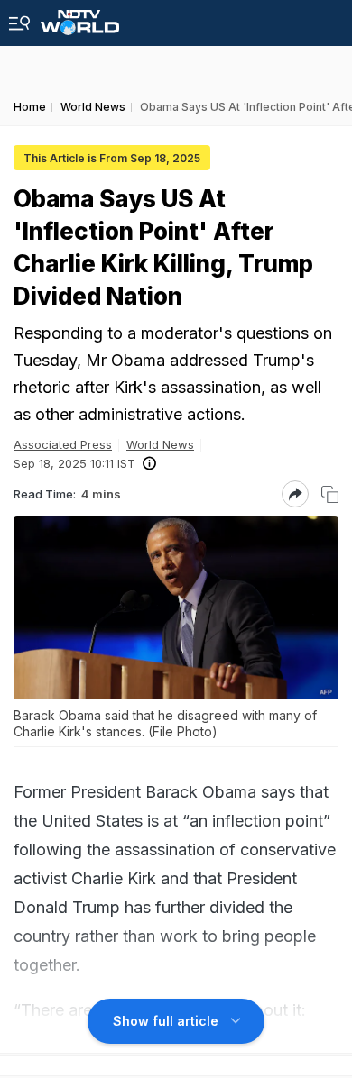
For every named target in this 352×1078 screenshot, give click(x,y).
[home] (80, 17)
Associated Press (63, 444)
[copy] (329, 494)
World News (160, 444)
